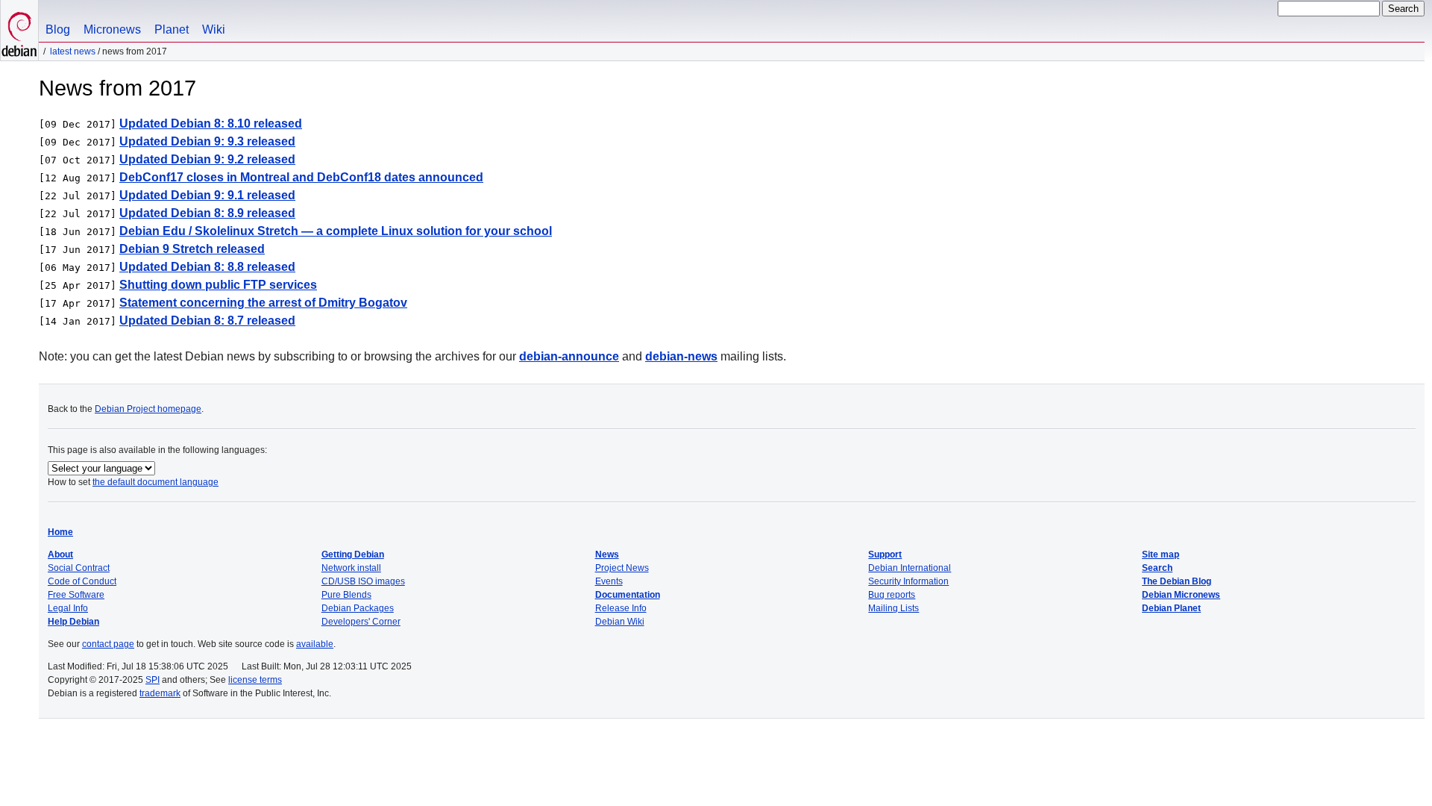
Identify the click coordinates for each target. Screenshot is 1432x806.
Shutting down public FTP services (218, 284)
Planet (171, 29)
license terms (255, 680)
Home (60, 532)
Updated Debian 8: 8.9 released (207, 213)
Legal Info (68, 608)
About (60, 554)
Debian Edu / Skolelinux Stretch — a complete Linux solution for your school (335, 231)
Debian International (909, 568)
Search (1157, 568)
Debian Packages (357, 608)
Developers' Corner (361, 621)
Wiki (213, 29)
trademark (159, 693)
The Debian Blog (1176, 581)
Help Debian (73, 621)
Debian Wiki (619, 621)
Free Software (76, 595)
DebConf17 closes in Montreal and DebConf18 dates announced (301, 177)
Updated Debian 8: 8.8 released (207, 266)
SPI (152, 680)
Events (609, 581)
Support (885, 554)
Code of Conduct (82, 581)
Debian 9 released (192, 249)
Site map (1160, 554)
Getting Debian (352, 554)
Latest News (72, 51)
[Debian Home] (19, 30)
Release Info (621, 608)
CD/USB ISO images (363, 581)
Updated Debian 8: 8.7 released (207, 320)
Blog (57, 29)
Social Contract (79, 568)
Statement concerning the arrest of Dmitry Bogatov (263, 302)
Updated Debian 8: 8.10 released (210, 123)
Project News (622, 568)
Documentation (627, 595)
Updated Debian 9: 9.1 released (207, 195)
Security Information (908, 581)
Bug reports (891, 595)
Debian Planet (1171, 608)
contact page (108, 644)
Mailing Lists (893, 608)
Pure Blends (346, 595)
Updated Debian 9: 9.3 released (207, 141)
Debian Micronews (1181, 595)
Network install (351, 568)
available (314, 644)
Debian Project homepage (148, 409)
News (607, 554)
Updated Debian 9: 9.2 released (207, 159)
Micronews (112, 29)
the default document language (155, 482)
